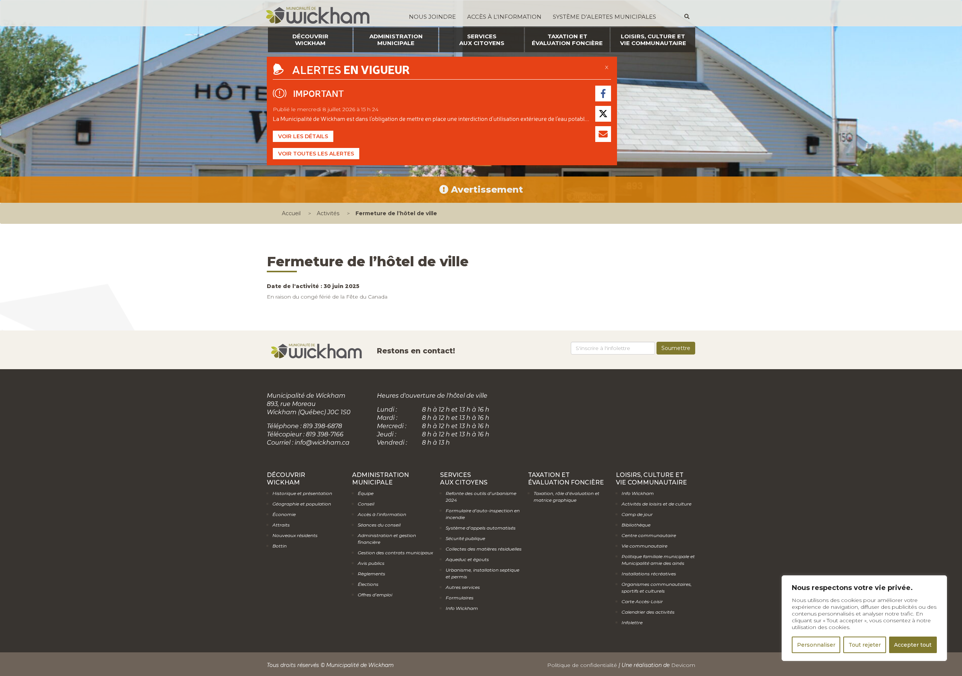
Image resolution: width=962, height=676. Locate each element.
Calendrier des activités (648, 612)
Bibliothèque (636, 525)
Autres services (463, 587)
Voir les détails (303, 136)
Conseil (366, 504)
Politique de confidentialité (582, 665)
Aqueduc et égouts (467, 559)
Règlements (371, 573)
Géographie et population (301, 504)
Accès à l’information (504, 16)
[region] (864, 618)
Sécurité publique (465, 538)
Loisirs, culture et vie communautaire (653, 40)
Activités (328, 213)
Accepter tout (913, 644)
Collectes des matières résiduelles (484, 549)
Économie (284, 514)
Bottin (279, 546)
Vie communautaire (644, 546)
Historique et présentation (302, 493)
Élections (368, 584)
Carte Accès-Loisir (642, 601)
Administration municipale (396, 40)
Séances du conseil (379, 525)
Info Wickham (462, 608)
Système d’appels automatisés (481, 528)
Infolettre (632, 622)
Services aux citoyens (481, 40)
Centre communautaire (649, 535)
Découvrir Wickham (310, 40)
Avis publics (371, 563)
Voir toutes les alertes (316, 153)
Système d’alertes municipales (604, 16)
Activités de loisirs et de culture (656, 504)
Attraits (281, 525)
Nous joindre (432, 16)
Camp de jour (637, 514)
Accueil (291, 213)
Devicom (683, 665)
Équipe (366, 493)
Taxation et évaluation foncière (567, 40)
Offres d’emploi (375, 595)
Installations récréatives (649, 573)
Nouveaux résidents (295, 535)
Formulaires (459, 598)
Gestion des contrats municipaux (395, 552)
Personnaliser (816, 644)
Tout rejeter (865, 644)
